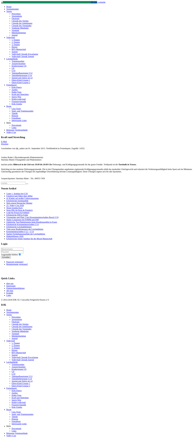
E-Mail (4, 141)
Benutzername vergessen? (17, 264)
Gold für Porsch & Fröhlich (17, 212)
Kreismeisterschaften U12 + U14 (20, 231)
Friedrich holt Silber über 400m (19, 196)
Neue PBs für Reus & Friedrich (19, 210)
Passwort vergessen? (14, 262)
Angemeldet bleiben (9, 254)
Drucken (4, 144)
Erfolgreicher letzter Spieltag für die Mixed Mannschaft (29, 239)
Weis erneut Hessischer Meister (19, 203)
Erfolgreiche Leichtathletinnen (19, 227)
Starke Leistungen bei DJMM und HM (22, 220)
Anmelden (6, 257)
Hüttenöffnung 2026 (14, 236)
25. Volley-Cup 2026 (15, 205)
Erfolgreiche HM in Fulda (17, 215)
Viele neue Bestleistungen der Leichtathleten (24, 229)
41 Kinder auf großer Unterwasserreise (22, 198)
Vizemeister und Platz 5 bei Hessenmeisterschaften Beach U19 (32, 217)
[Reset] (27, 183)
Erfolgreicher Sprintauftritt (17, 201)
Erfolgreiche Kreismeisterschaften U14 (22, 224)
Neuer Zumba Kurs (14, 208)
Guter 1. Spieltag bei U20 (17, 193)
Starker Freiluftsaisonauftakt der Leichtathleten (25, 234)
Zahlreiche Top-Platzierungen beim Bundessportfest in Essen (31, 222)
